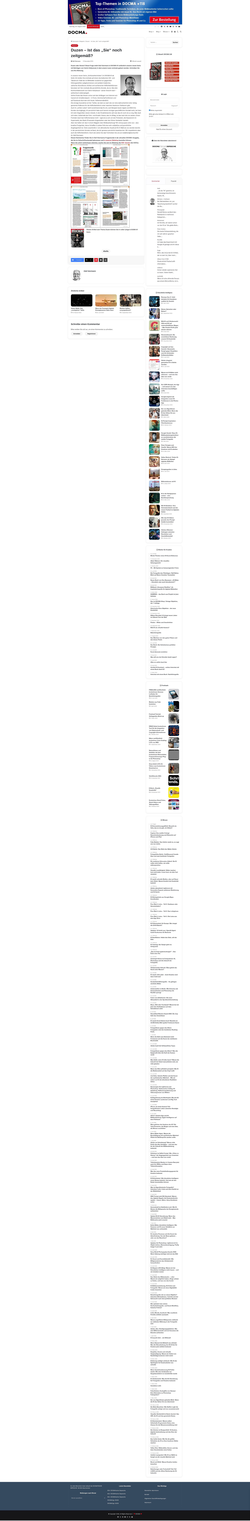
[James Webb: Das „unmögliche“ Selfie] (81, 300)
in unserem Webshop (111, 140)
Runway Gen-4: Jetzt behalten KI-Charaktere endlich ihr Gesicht (169, 299)
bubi (158, 188)
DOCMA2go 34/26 (113, 1503)
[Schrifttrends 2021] (173, 780)
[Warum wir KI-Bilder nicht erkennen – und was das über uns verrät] (154, 377)
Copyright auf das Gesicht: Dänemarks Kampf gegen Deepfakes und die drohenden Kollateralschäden (169, 351)
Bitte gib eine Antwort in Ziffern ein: (161, 114)
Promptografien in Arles (169, 469)
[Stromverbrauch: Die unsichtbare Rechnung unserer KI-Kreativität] (154, 339)
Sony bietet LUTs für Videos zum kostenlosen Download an (157, 766)
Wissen (165, 31)
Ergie (158, 250)
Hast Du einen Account (164, 129)
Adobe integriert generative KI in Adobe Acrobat (168, 362)
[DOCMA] (77, 32)
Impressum (148, 1502)
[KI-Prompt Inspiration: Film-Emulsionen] (154, 425)
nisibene (159, 267)
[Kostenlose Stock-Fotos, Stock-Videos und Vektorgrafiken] (173, 804)
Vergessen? (174, 105)
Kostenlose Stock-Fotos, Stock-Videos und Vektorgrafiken (157, 802)
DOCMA (137, 1514)
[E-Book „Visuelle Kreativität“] (173, 792)
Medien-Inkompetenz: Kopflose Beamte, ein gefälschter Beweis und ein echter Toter (130, 26)
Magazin (82, 41)
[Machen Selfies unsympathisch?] (130, 300)
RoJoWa (159, 240)
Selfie (106, 251)
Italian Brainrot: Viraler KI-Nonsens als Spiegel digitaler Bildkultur (169, 459)
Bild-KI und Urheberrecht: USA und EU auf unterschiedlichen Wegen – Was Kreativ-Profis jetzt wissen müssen (169, 325)
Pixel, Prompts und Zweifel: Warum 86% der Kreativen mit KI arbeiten (169, 447)
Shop (150, 31)
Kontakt (147, 1494)
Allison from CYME (163, 259)
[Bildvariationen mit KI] (154, 486)
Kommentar (156, 181)
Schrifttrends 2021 (155, 776)
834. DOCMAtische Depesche (116, 1490)
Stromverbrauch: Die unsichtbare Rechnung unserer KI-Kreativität (169, 337)
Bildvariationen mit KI (168, 481)
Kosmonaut (160, 220)
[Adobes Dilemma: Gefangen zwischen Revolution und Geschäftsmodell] (154, 534)
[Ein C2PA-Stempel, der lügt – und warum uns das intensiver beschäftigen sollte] (154, 389)
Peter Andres (161, 229)
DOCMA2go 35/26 (113, 1500)
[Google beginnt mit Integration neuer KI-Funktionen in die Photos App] (154, 401)
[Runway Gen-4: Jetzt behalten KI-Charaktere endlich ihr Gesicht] (154, 301)
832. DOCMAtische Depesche (116, 1497)
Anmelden (164, 125)
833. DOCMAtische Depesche (116, 1493)
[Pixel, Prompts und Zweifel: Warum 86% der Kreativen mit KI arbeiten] (154, 449)
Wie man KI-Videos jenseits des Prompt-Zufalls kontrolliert (168, 520)
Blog (157, 31)
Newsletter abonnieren (152, 1490)
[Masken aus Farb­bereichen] (173, 706)
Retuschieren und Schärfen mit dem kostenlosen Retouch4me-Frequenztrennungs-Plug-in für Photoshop (158, 754)
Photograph (160, 210)
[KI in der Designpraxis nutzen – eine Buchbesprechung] (154, 498)
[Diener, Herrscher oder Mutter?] (154, 313)
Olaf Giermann (76, 61)
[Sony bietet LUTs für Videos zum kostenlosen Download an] (173, 768)
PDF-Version (125, 143)
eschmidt (160, 276)
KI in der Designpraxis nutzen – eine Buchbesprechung (168, 495)
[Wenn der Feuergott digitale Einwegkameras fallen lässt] (106, 300)
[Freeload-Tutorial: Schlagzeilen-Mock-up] (173, 718)
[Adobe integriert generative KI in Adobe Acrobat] (154, 364)
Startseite (75, 41)
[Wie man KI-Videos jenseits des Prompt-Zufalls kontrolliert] (154, 522)
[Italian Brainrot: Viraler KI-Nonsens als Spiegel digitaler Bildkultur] (154, 461)
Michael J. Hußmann (163, 199)
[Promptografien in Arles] (154, 473)
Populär (173, 181)
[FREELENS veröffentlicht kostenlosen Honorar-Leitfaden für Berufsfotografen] (173, 694)
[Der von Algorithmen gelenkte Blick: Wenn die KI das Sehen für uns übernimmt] (154, 413)
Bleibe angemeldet (156, 110)
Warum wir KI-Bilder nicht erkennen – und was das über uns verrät (169, 374)
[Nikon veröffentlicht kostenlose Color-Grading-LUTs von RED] (173, 742)
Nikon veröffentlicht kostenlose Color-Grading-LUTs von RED (158, 740)
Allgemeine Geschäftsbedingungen (155, 1498)
